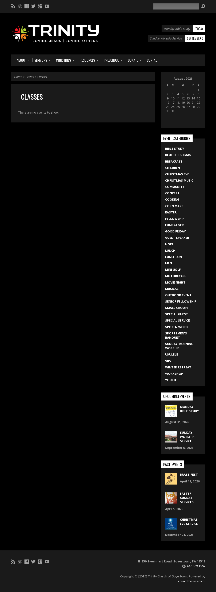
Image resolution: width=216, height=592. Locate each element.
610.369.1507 (196, 566)
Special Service (177, 320)
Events (30, 77)
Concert (172, 193)
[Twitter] (33, 6)
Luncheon (173, 257)
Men (168, 263)
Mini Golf (173, 269)
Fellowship (174, 219)
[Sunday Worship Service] (171, 440)
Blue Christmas (178, 155)
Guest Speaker (177, 238)
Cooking (172, 199)
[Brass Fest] (171, 482)
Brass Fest (189, 475)
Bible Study (174, 149)
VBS (168, 361)
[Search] (203, 6)
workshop (174, 374)
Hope (169, 244)
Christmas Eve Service (189, 521)
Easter (171, 212)
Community (174, 187)
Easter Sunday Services (187, 498)
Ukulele (171, 354)
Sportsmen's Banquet (176, 335)
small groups (177, 308)
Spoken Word (176, 327)
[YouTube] (47, 6)
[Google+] (40, 6)
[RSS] (13, 6)
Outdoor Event (178, 295)
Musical (171, 289)
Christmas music (179, 180)
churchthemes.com (191, 581)
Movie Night (175, 282)
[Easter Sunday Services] (171, 501)
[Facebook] (26, 6)
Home (18, 77)
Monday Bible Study (189, 409)
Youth (170, 380)
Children (172, 168)
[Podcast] (20, 6)
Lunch (170, 250)
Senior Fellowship (180, 301)
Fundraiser (174, 225)
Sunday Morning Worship (179, 346)
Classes (42, 77)
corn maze (174, 206)
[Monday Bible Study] (171, 415)
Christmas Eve (177, 174)
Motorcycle (175, 276)
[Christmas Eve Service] (171, 527)
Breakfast (173, 161)
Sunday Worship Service (187, 436)
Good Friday (175, 231)
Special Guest (176, 314)
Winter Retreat (178, 367)
